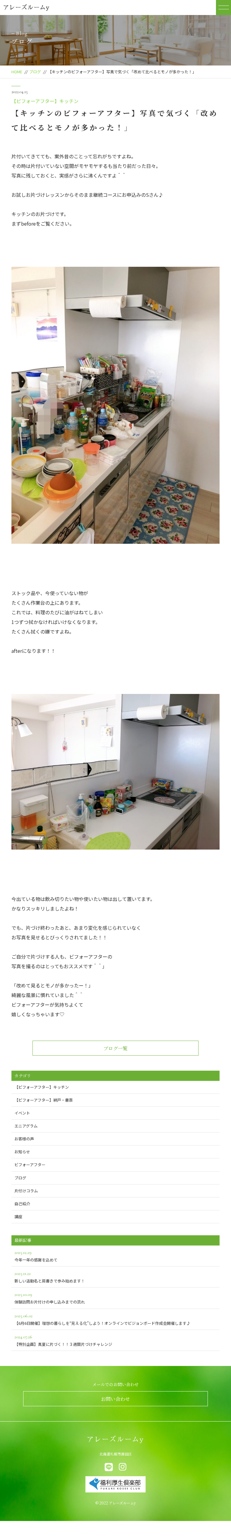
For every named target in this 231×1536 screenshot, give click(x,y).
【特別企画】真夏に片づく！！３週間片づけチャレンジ (63, 1340)
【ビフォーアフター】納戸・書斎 (43, 1100)
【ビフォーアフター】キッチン (45, 101)
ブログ (35, 72)
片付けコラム (26, 1191)
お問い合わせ (115, 1398)
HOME (16, 72)
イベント (22, 1113)
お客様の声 (24, 1139)
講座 (18, 1216)
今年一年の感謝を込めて (35, 1256)
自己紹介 (22, 1203)
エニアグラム (26, 1126)
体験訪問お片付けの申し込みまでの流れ (49, 1298)
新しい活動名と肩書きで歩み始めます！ (49, 1277)
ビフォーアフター (29, 1164)
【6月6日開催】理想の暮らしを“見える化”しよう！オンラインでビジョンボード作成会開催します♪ (102, 1319)
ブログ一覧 (115, 1048)
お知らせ (22, 1151)
